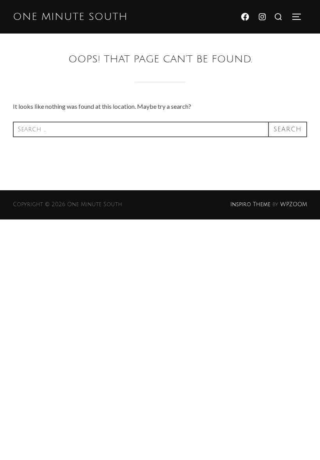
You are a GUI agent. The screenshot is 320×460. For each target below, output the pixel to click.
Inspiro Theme (250, 204)
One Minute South (70, 16)
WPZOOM (293, 204)
